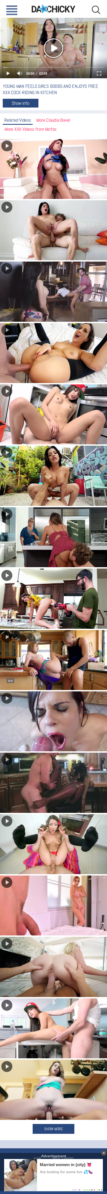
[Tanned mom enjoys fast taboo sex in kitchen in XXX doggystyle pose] (53, 537)
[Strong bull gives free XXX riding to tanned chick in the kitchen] (53, 844)
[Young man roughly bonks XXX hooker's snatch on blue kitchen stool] (53, 660)
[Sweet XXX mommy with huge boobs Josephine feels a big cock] (53, 905)
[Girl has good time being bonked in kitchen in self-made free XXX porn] (53, 1090)
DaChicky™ (53, 9)
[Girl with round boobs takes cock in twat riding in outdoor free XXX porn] (53, 476)
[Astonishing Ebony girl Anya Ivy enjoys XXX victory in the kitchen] (53, 291)
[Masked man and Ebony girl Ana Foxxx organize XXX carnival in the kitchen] (53, 783)
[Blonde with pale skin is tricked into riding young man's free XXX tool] (53, 967)
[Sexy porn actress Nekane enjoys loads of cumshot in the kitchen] (53, 721)
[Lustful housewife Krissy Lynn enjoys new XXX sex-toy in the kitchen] (53, 598)
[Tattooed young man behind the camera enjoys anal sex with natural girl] (53, 353)
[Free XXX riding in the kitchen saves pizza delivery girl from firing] (53, 414)
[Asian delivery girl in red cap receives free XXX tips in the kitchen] (53, 1028)
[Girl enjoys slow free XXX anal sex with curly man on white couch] (53, 230)
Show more (53, 1128)
